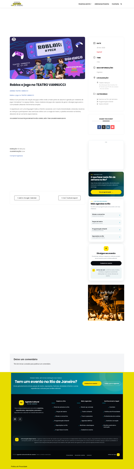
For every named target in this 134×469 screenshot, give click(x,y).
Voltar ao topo (113, 455)
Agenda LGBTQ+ (87, 421)
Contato (115, 4)
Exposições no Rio (62, 425)
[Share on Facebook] (99, 127)
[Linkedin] (108, 127)
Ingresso (100, 72)
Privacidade (69, 455)
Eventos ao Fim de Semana (108, 99)
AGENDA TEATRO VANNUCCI (19, 91)
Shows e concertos (61, 416)
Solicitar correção (112, 421)
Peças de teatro (61, 411)
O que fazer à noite (61, 430)
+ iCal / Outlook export (69, 198)
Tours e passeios (87, 416)
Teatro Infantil (103, 104)
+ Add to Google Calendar (26, 198)
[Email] (112, 127)
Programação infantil (61, 421)
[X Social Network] (104, 127)
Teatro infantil (87, 411)
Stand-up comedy (87, 407)
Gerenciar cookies (80, 455)
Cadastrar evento (106, 263)
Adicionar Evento (102, 4)
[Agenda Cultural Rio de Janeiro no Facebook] (20, 419)
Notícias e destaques (87, 425)
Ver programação (106, 192)
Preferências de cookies (112, 416)
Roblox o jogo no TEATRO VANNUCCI (22, 95)
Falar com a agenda (112, 383)
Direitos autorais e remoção (109, 426)
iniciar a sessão (24, 364)
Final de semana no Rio (61, 407)
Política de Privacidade (112, 411)
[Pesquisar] (121, 4)
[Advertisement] (67, 22)
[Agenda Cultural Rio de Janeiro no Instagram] (15, 419)
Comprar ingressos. (16, 156)
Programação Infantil (106, 102)
